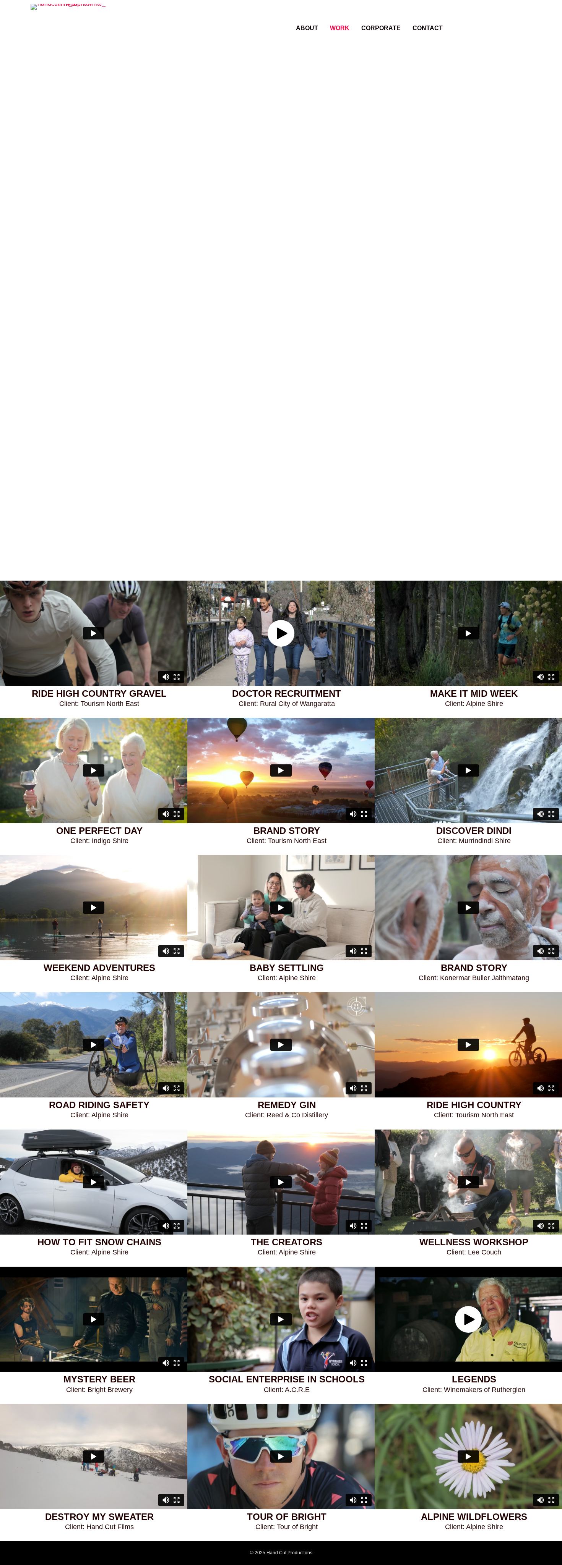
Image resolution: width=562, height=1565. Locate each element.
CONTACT (428, 28)
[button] (497, 22)
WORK (339, 28)
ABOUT (307, 28)
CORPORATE (381, 28)
